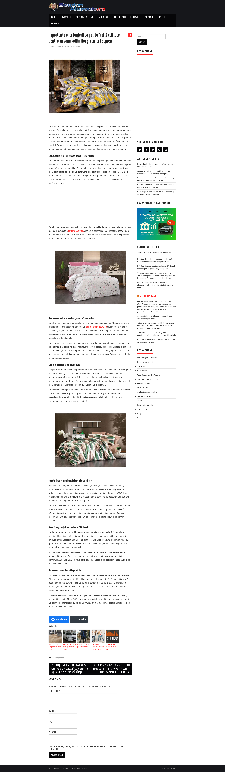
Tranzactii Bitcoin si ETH (147, 396)
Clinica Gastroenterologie (147, 392)
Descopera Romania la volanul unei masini (154, 278)
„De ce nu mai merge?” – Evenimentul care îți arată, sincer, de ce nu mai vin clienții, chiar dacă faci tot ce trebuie (111, 668)
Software (141, 418)
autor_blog (75, 46)
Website (53, 732)
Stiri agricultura (143, 409)
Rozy (139, 413)
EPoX (139, 259)
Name (52, 711)
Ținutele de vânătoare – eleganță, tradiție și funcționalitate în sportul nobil (155, 285)
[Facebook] (146, 149)
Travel (136, 17)
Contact (64, 17)
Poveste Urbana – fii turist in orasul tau (112, 647)
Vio (138, 252)
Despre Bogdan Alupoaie (83, 17)
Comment (54, 691)
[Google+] (159, 149)
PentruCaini (142, 282)
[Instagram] (165, 149)
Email (53, 722)
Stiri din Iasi (148, 296)
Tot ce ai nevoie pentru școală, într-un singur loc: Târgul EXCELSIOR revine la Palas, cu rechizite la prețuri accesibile (155, 325)
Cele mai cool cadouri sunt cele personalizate (98, 647)
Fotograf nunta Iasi (145, 362)
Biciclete (55, 24)
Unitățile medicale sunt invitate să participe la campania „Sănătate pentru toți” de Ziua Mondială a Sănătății (69, 668)
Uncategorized (58, 658)
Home (53, 17)
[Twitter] (139, 149)
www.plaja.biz (142, 388)
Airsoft (139, 401)
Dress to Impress (121, 17)
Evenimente (148, 17)
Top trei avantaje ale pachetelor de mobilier (55, 647)
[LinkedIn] (152, 149)
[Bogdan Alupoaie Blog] (78, 7)
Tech (160, 17)
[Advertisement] (90, 205)
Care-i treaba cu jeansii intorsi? (83, 646)
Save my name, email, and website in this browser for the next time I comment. (86, 748)
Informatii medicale (145, 405)
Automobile (104, 17)
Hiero (163, 768)
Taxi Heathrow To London (147, 379)
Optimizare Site (143, 383)
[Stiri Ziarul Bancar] (156, 224)
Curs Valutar (142, 371)
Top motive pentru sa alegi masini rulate (69, 647)
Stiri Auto (141, 366)
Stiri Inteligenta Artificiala (147, 358)
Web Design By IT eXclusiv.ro (149, 375)
